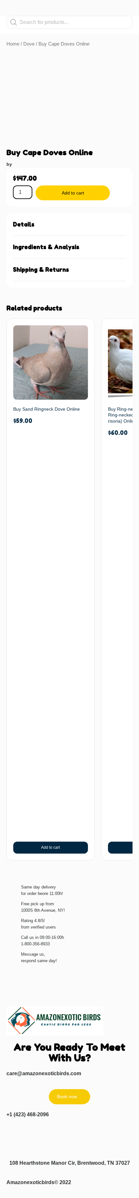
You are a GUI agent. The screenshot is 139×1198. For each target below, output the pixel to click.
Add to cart (73, 192)
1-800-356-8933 (35, 943)
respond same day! (39, 960)
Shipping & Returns (41, 269)
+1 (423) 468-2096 (27, 1114)
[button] (69, 224)
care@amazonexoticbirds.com (43, 1073)
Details (23, 224)
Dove (29, 44)
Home (12, 44)
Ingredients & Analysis (46, 246)
